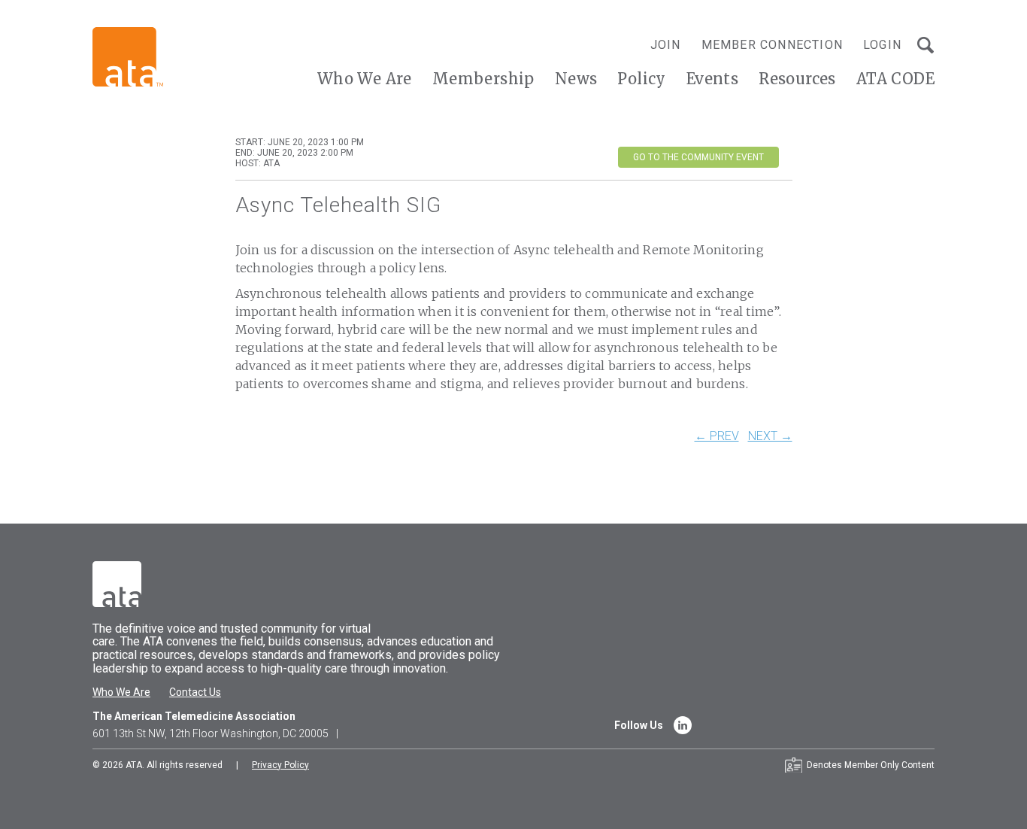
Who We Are (364, 78)
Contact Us (195, 692)
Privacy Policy (280, 765)
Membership (483, 78)
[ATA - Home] (127, 56)
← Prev (717, 436)
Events (712, 78)
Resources (797, 78)
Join (665, 45)
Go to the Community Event (698, 157)
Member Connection (772, 45)
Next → (770, 436)
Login (882, 45)
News (576, 78)
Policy (641, 78)
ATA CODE (895, 78)
